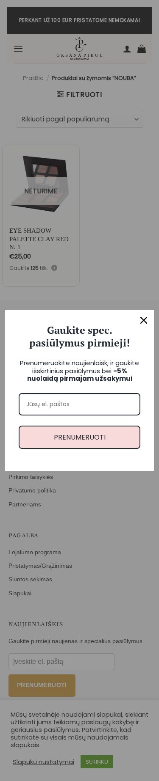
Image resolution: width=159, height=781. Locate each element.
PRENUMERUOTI (80, 437)
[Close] (144, 320)
